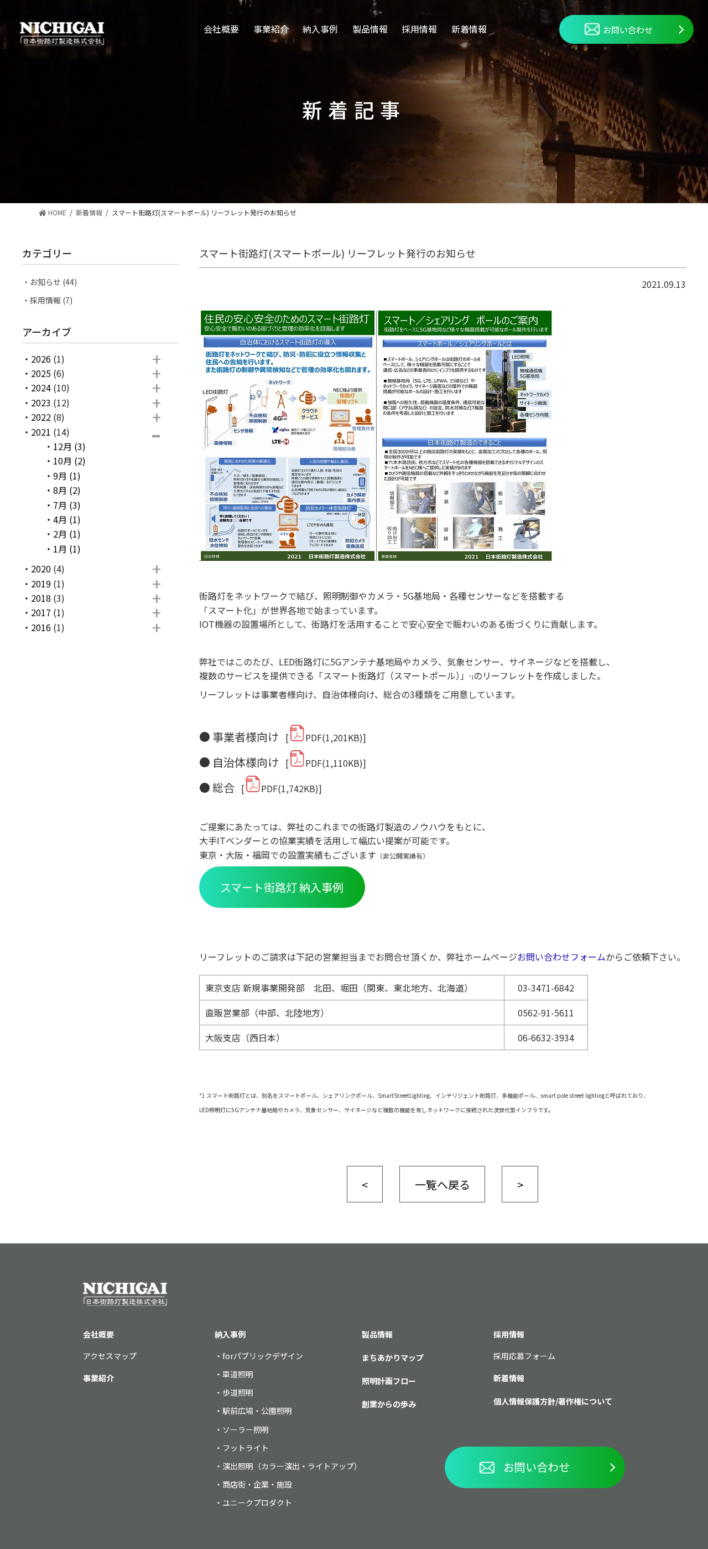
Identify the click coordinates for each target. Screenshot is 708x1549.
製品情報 (370, 28)
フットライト (245, 1447)
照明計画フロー (389, 1380)
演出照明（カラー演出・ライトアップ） (292, 1465)
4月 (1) (67, 519)
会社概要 (221, 28)
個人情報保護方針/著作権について (552, 1401)
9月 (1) (67, 475)
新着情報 (469, 28)
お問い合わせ (628, 29)
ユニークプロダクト (257, 1502)
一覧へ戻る (442, 1184)
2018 (41, 598)
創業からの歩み (389, 1403)
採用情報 (419, 28)
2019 (41, 583)
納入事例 (320, 28)
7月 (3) (67, 505)
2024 (41, 387)
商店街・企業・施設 (257, 1484)
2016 (41, 627)
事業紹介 (271, 28)
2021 (41, 431)
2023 (41, 402)
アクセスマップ (110, 1355)
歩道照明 (237, 1392)
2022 (41, 417)
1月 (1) (67, 548)
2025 (41, 373)
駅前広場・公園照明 (257, 1410)
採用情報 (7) (51, 300)
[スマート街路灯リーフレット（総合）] (252, 788)
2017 (41, 612)
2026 (41, 358)
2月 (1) (67, 533)
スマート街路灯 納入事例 (281, 887)
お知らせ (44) (53, 281)
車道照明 (237, 1374)
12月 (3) (69, 446)
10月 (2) (69, 460)
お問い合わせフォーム (561, 956)
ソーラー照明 (245, 1429)
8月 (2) (67, 490)
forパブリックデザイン (262, 1355)
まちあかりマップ (393, 1357)
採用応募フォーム (524, 1355)
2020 (41, 568)
